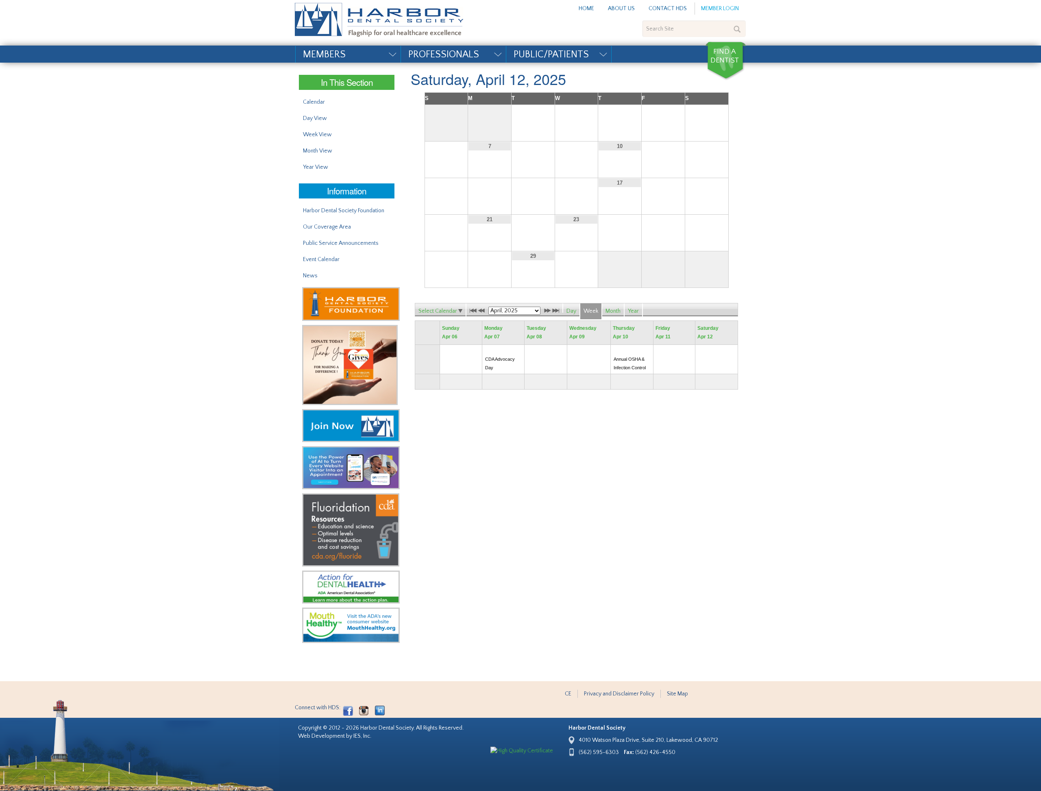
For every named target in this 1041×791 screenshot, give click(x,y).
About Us (621, 8)
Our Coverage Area (327, 227)
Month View (317, 151)
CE (568, 694)
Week (591, 311)
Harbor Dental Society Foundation (343, 210)
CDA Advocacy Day (500, 363)
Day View (315, 118)
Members (324, 54)
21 (489, 219)
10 (620, 146)
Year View (315, 167)
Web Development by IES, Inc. (334, 736)
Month (613, 311)
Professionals (443, 54)
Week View (317, 134)
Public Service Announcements (341, 243)
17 (620, 183)
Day (571, 311)
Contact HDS (668, 8)
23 (576, 219)
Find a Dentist (725, 61)
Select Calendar (438, 311)
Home (586, 8)
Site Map (677, 694)
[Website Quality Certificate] (521, 750)
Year (633, 311)
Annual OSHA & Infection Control (630, 363)
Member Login (720, 8)
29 (533, 256)
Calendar (314, 102)
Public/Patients (551, 54)
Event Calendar (321, 259)
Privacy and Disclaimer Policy (619, 694)
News (310, 275)
